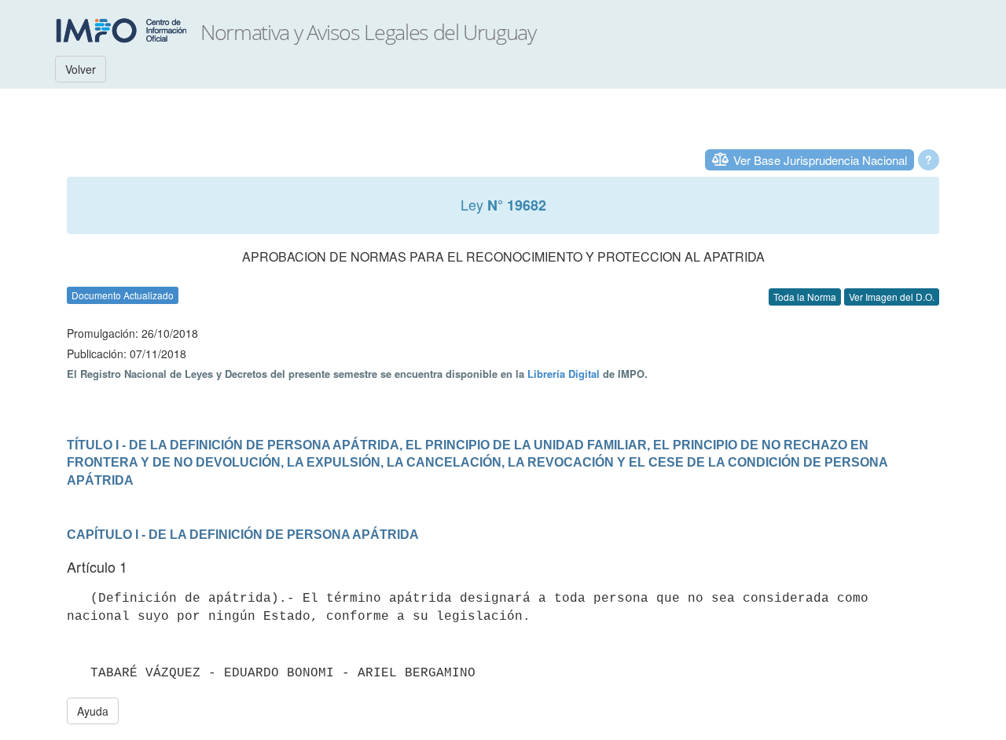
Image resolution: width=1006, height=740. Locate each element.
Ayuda (92, 711)
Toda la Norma (804, 296)
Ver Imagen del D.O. (891, 296)
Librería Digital (563, 373)
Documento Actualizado (123, 295)
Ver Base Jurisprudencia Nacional (820, 160)
